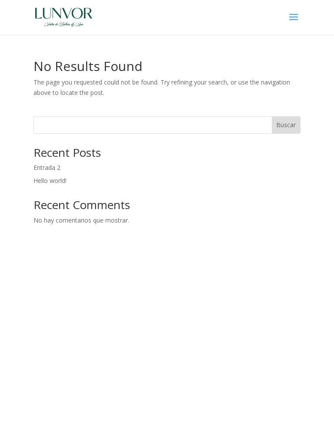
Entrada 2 (46, 167)
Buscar (286, 125)
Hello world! (50, 180)
